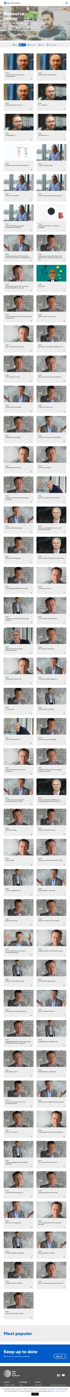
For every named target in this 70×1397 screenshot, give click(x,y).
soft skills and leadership (58, 1385)
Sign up (59, 1356)
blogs (21, 1385)
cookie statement (59, 1391)
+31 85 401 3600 (9, 1385)
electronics (38, 1385)
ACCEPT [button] (35, 1394)
